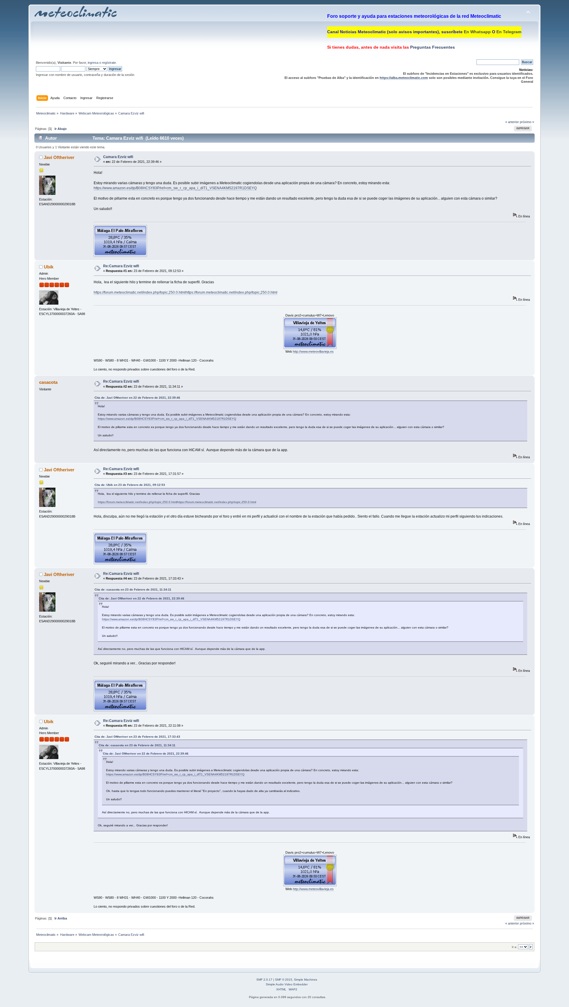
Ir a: (514, 947)
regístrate (109, 62)
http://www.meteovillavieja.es (313, 351)
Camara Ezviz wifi (118, 157)
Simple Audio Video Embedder (287, 984)
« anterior (512, 122)
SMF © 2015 (283, 979)
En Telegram (508, 31)
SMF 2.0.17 (264, 979)
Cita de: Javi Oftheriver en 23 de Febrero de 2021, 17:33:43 (137, 736)
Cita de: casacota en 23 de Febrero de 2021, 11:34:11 (133, 589)
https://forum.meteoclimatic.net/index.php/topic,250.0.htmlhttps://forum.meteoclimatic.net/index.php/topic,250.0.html (185, 292)
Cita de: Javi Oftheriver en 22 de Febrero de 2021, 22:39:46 (137, 397)
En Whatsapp (477, 31)
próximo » (527, 122)
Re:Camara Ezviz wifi (121, 266)
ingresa (93, 62)
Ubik (48, 266)
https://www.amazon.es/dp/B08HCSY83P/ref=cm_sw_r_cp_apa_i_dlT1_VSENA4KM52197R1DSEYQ (175, 188)
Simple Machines (305, 979)
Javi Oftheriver (59, 157)
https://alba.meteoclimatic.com (404, 77)
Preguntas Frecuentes (432, 47)
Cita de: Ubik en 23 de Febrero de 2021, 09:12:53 (130, 484)
